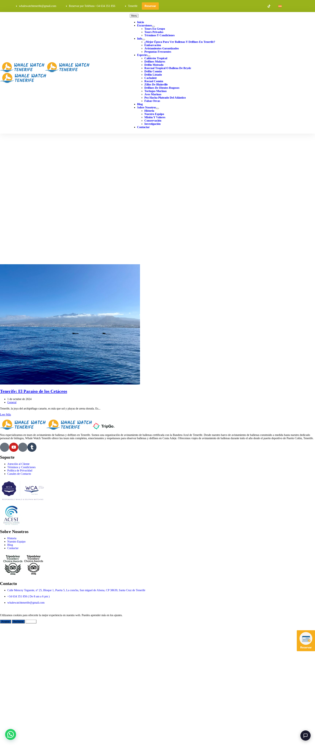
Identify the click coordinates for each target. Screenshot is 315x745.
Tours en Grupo (154, 28)
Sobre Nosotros (146, 107)
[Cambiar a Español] (280, 6)
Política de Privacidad (19, 470)
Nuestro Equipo (154, 114)
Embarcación (152, 45)
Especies (142, 54)
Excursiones (144, 25)
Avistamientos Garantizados (161, 48)
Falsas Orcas (152, 100)
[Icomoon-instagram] (22, 447)
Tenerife (132, 5)
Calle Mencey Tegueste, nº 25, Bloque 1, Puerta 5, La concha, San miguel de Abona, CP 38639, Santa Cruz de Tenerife (76, 590)
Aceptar (5, 621)
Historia (149, 110)
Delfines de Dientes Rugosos (161, 87)
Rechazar (18, 621)
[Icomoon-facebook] (4, 447)
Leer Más (5, 414)
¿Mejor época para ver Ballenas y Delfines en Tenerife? (179, 41)
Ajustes (31, 621)
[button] (10, 734)
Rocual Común (153, 81)
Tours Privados (153, 32)
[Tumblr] (31, 447)
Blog (140, 104)
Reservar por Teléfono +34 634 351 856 (92, 5)
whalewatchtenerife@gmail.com (37, 5)
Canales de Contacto (19, 473)
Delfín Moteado (154, 64)
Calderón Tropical (155, 58)
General (11, 402)
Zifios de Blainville (156, 84)
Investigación (152, 123)
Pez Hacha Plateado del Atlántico (165, 97)
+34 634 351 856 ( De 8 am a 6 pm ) (28, 596)
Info (139, 38)
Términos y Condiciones (159, 35)
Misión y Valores (154, 117)
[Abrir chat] (305, 735)
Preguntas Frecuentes (157, 51)
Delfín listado (153, 74)
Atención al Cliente (18, 463)
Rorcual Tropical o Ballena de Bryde (167, 68)
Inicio (140, 22)
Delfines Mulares (154, 61)
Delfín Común (153, 71)
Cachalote (150, 77)
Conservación (152, 120)
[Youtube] (13, 447)
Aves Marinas (152, 94)
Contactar (143, 127)
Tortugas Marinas (155, 91)
